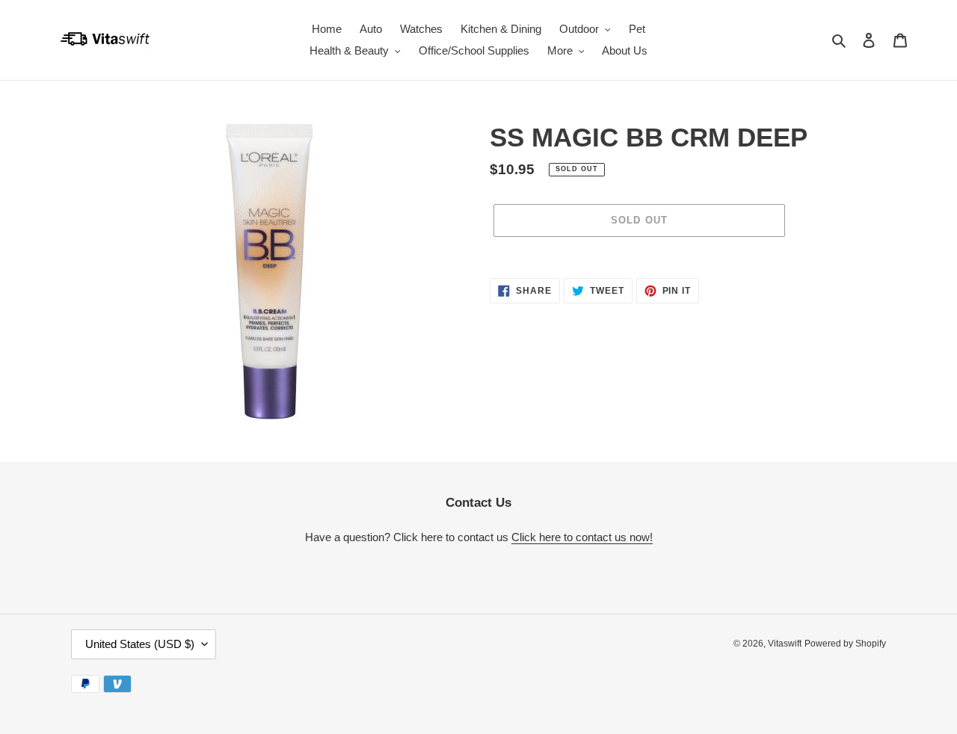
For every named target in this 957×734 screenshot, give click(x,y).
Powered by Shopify (845, 643)
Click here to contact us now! (582, 537)
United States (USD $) (139, 644)
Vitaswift (784, 643)
